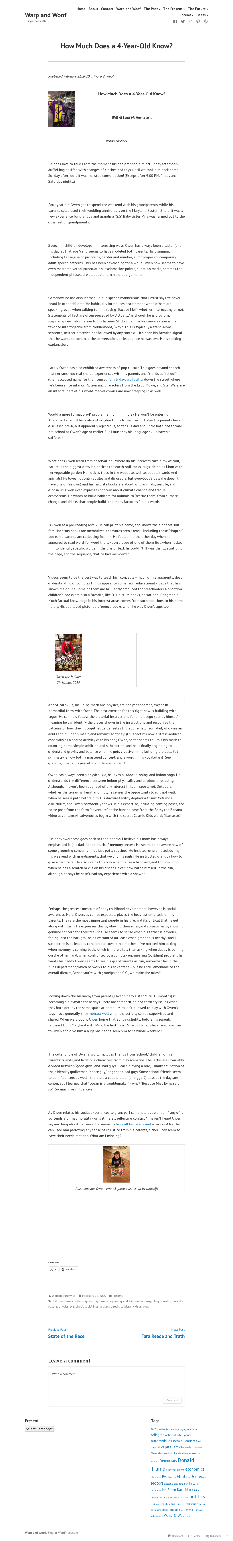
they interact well (95, 1013)
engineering (90, 1301)
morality (177, 1301)
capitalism (169, 1447)
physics (63, 1306)
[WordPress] (205, 21)
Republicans (167, 1504)
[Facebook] (176, 21)
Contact (107, 9)
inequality (156, 1490)
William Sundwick (64, 1296)
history (193, 1483)
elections (156, 1477)
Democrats (168, 1460)
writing (190, 1516)
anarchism (192, 1429)
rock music (192, 1504)
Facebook (172, 1477)
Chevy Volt (198, 1447)
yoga (146, 1306)
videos (137, 1306)
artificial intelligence (178, 1435)
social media (170, 1510)
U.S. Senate (198, 1510)
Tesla (181, 1510)
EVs (164, 1476)
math (166, 1301)
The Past (151, 9)
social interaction (96, 1306)
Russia (202, 1504)
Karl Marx (185, 1489)
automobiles (161, 1440)
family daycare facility (125, 379)
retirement (180, 1504)
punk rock (155, 1504)
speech (114, 1306)
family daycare (109, 1301)
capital (155, 1447)
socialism (156, 1510)
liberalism (156, 1497)
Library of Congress (172, 1497)
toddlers (126, 1306)
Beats (201, 15)
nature (52, 1306)
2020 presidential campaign (165, 1429)
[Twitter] (183, 21)
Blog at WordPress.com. (63, 1532)
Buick (199, 1441)
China (154, 1453)
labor (197, 1490)
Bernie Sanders (184, 1441)
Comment (172, 1400)
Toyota (188, 1510)
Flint (181, 1476)
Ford (188, 1477)
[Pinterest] (198, 21)
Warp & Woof (175, 1515)
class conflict (165, 1453)
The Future (197, 9)
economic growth (175, 1469)
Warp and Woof (46, 15)
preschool (76, 1306)
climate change (182, 1453)
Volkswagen (157, 1516)
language (146, 1301)
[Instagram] (190, 21)
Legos (158, 1301)
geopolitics (168, 1484)
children (57, 1301)
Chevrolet (186, 1447)
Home (81, 9)
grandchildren (129, 1301)
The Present (173, 9)
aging (183, 1429)
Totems (185, 15)
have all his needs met (133, 1124)
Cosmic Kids (72, 1301)
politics (197, 1496)
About (93, 9)
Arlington (157, 1435)
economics (194, 1469)
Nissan (185, 1497)
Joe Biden (169, 1489)
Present (117, 1296)
